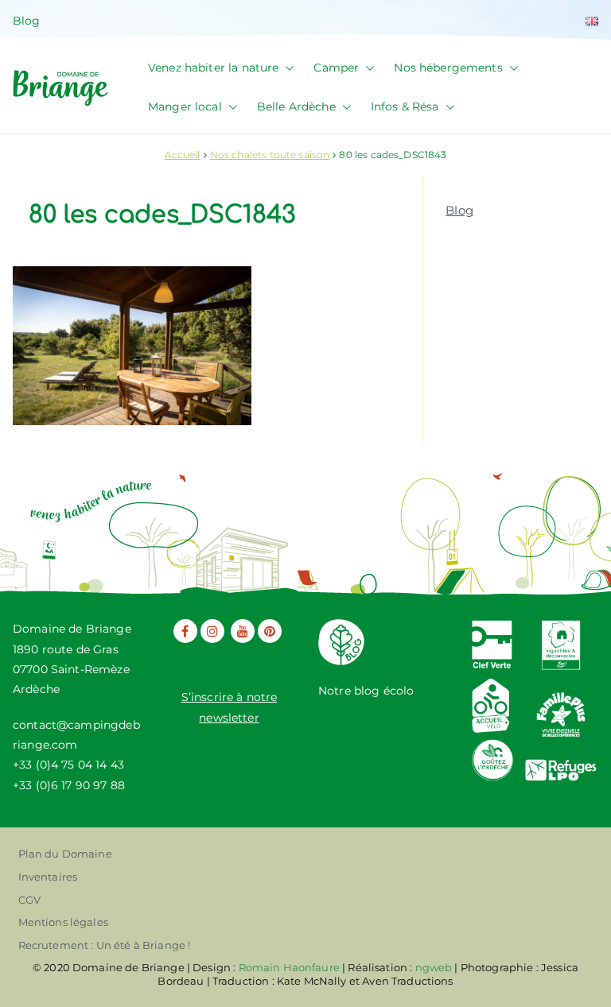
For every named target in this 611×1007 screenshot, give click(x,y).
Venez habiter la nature (213, 67)
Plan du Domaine (65, 853)
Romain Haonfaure (289, 967)
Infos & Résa (405, 106)
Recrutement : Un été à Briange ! (104, 945)
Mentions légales (63, 922)
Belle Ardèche (296, 106)
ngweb (434, 967)
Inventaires (48, 876)
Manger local (185, 106)
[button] (286, 68)
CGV (29, 899)
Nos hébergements (448, 67)
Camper (336, 67)
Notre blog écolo (366, 691)
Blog (27, 21)
